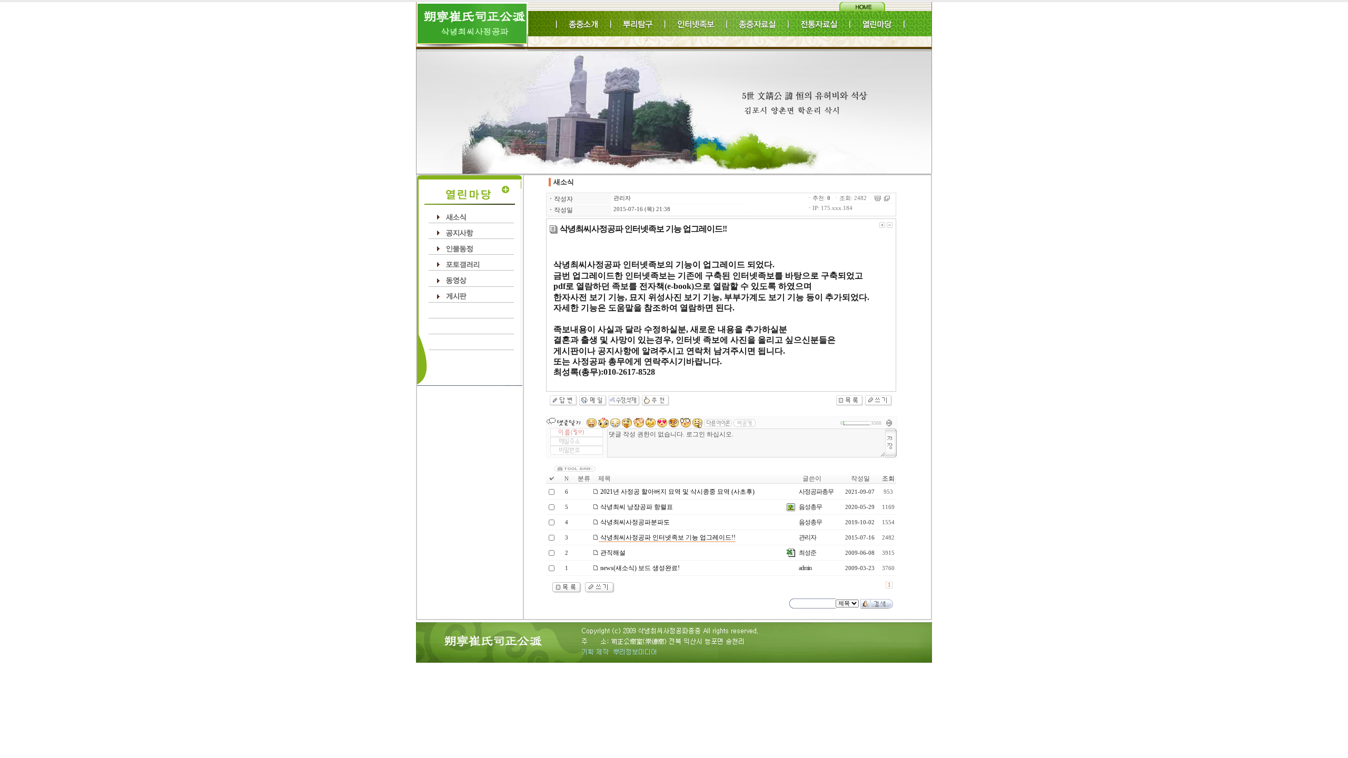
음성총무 (810, 507)
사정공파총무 (816, 491)
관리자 (622, 198)
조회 (888, 478)
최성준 (807, 552)
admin (805, 568)
